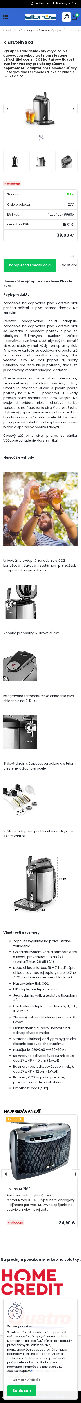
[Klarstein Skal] (40, 108)
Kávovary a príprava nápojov (40, 30)
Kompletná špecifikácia (30, 265)
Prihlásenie (42, 3)
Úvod (7, 30)
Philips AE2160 (19, 1189)
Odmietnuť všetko (27, 1380)
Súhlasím (22, 1390)
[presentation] (7, 108)
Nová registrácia (67, 3)
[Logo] (40, 17)
